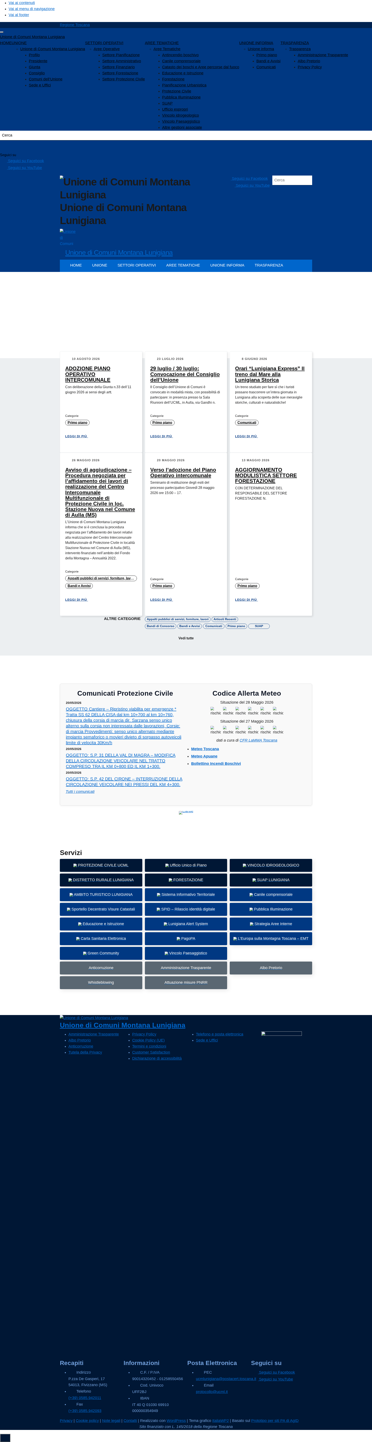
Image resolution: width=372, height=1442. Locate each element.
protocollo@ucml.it (212, 1392)
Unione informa (261, 49)
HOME (6, 43)
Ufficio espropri (175, 109)
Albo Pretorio (309, 61)
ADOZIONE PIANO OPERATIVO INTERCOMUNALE (87, 374)
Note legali (111, 1420)
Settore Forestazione (120, 73)
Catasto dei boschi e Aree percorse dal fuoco (200, 67)
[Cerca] (8, 146)
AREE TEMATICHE (162, 43)
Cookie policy (87, 1420)
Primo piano (266, 55)
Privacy (66, 1420)
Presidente (38, 61)
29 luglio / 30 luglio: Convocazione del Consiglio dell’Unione (185, 374)
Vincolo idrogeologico (180, 115)
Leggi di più (76, 436)
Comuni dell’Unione (45, 79)
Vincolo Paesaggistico (181, 121)
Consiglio (37, 73)
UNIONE (19, 43)
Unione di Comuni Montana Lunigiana (32, 37)
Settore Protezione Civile (123, 79)
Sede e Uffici (40, 85)
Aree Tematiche (166, 49)
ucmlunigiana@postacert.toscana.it (226, 1379)
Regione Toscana (75, 25)
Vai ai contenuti (22, 3)
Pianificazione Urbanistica (184, 85)
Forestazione (173, 79)
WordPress (176, 1420)
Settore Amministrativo (121, 61)
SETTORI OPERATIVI (104, 43)
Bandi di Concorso (160, 625)
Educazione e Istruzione (182, 73)
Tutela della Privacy (85, 1052)
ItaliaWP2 (220, 1420)
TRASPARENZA (295, 43)
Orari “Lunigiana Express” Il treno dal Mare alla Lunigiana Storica (270, 374)
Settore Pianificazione (121, 55)
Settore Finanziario (118, 67)
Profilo (34, 55)
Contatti (130, 1420)
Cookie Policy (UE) (148, 1040)
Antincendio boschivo (180, 55)
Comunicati (266, 67)
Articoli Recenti (225, 618)
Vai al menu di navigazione (32, 9)
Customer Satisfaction (151, 1052)
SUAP (167, 103)
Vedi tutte (186, 638)
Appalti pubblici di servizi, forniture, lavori (101, 578)
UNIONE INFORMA (256, 43)
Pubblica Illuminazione (181, 97)
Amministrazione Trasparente (323, 55)
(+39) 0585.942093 (84, 1411)
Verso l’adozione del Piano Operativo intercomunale (183, 472)
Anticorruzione (80, 1046)
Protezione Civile (176, 91)
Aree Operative (107, 49)
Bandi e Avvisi (268, 61)
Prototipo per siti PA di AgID (275, 1420)
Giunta (34, 67)
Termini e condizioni (149, 1046)
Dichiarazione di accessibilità (157, 1058)
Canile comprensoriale (181, 61)
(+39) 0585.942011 (84, 1398)
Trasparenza (300, 49)
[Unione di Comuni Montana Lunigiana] (68, 237)
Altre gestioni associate (182, 127)
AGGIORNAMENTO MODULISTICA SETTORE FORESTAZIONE (266, 475)
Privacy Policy (310, 67)
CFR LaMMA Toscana (258, 740)
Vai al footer (19, 15)
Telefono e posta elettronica (219, 1034)
